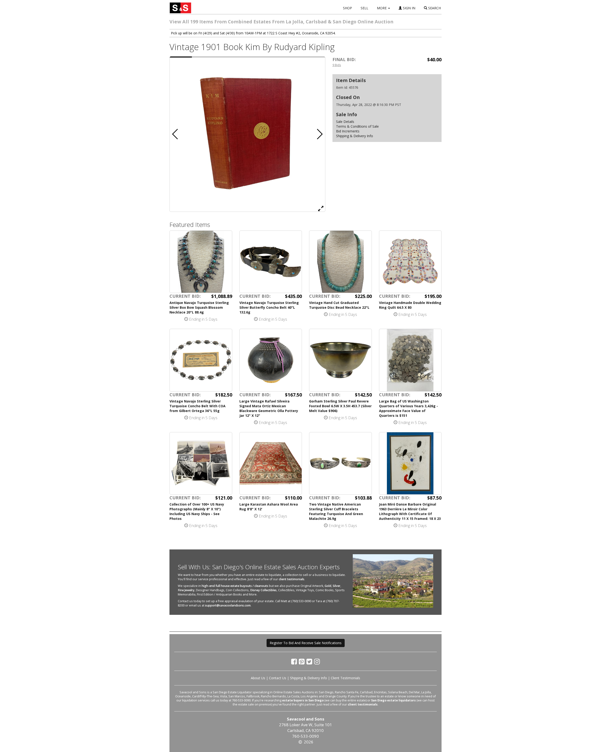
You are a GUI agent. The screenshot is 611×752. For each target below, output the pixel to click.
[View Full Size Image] (320, 208)
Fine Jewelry (186, 590)
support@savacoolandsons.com (228, 605)
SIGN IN (408, 8)
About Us (258, 678)
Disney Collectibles (263, 590)
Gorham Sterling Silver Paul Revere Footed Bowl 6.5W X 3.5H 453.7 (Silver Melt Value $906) (340, 406)
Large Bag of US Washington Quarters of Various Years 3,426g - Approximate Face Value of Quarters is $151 (408, 408)
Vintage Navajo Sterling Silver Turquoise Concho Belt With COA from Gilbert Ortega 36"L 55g (197, 406)
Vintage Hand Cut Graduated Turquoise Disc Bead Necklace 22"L (339, 305)
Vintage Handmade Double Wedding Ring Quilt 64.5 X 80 (410, 305)
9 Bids (336, 65)
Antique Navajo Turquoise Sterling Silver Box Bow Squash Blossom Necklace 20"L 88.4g (199, 307)
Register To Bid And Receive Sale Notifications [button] (306, 643)
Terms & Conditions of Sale (357, 126)
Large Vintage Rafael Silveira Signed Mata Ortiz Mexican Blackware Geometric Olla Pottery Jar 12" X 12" (268, 408)
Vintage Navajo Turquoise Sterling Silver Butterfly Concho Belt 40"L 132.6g (269, 307)
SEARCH (434, 8)
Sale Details (345, 121)
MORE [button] (382, 8)
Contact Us (277, 678)
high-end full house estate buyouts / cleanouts (235, 586)
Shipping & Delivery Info (354, 136)
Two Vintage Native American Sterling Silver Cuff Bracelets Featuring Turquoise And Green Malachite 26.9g (336, 511)
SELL (364, 8)
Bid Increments (347, 131)
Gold (328, 586)
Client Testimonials (345, 678)
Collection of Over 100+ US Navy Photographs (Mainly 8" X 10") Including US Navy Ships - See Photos (196, 511)
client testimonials (291, 579)
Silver (336, 586)
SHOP (347, 8)
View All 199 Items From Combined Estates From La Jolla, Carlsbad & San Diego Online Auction (281, 21)
